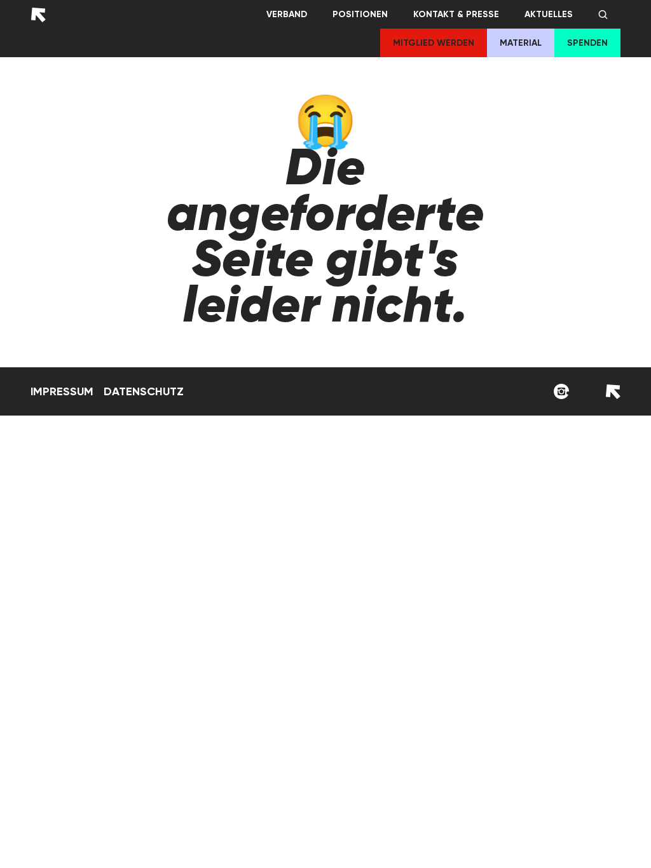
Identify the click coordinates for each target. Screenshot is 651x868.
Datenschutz (144, 391)
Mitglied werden (433, 42)
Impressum (62, 391)
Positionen (360, 14)
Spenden (587, 42)
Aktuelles (548, 14)
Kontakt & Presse (456, 14)
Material (521, 42)
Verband (286, 14)
